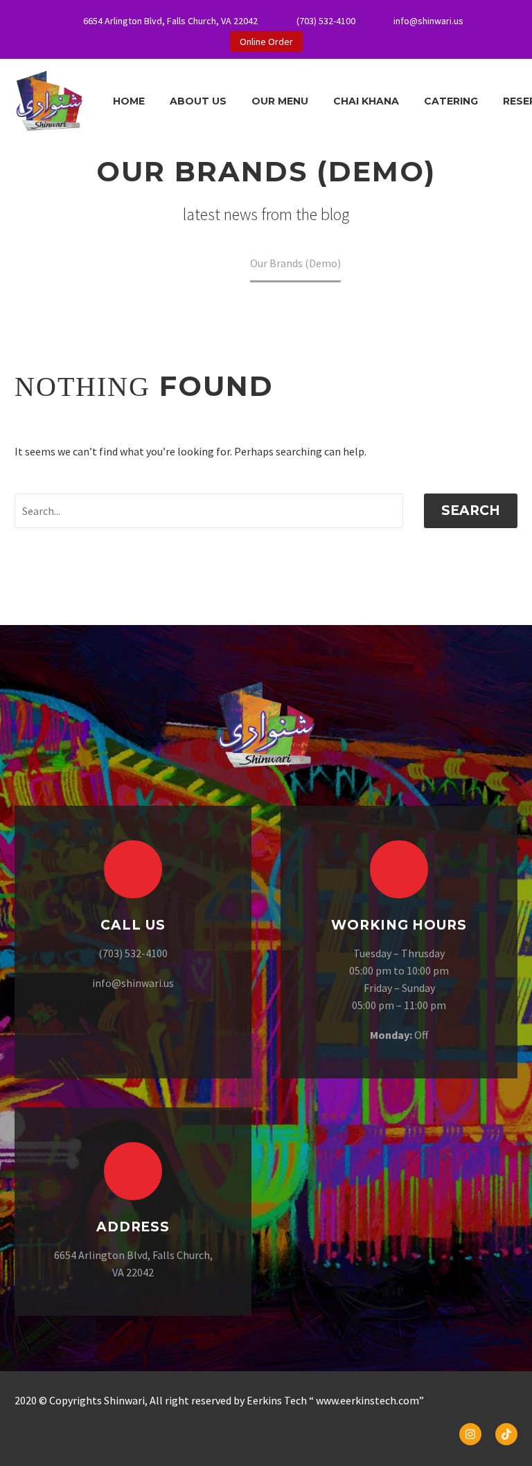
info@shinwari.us (428, 21)
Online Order (266, 41)
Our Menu (279, 101)
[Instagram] (470, 1434)
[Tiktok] (506, 1434)
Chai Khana (366, 101)
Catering (451, 101)
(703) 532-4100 (325, 21)
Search (470, 510)
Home (129, 101)
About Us (198, 101)
